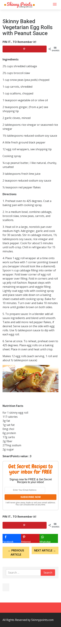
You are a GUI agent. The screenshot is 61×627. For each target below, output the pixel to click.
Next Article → (45, 550)
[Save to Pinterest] (25, 49)
